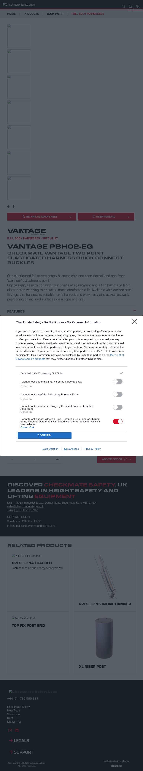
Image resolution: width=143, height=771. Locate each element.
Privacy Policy (93, 448)
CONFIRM (45, 435)
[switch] (118, 381)
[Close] (135, 322)
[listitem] (71, 373)
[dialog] (71, 385)
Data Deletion (50, 448)
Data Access (71, 448)
